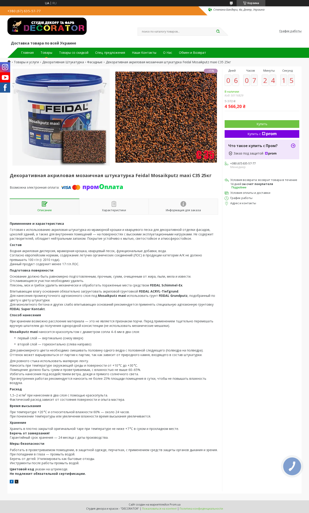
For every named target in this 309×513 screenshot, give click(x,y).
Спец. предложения (110, 52)
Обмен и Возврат (192, 52)
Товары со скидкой (73, 52)
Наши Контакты (144, 52)
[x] (16, 482)
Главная (27, 52)
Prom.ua (175, 504)
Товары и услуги (26, 62)
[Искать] (217, 32)
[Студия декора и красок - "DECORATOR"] (47, 29)
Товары (46, 52)
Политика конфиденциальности (201, 509)
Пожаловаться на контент (159, 509)
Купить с (254, 134)
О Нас (167, 52)
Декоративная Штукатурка (63, 62)
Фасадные (94, 62)
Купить (262, 124)
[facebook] (12, 482)
